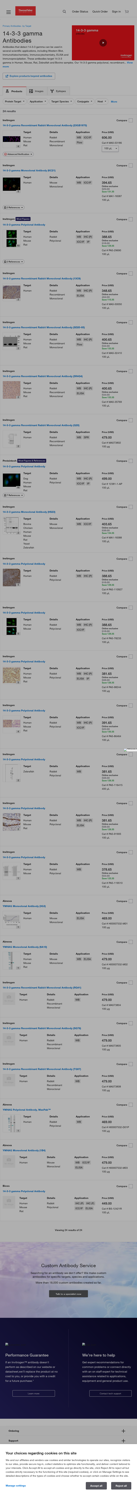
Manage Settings (16, 1485)
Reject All (121, 1485)
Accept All (96, 1485)
